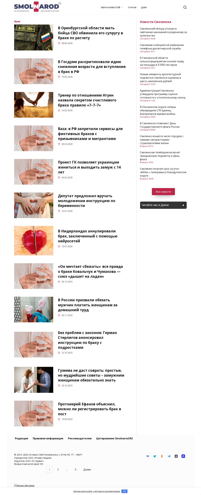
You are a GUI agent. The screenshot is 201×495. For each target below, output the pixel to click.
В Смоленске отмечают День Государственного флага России (159, 125)
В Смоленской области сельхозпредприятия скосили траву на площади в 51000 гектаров (162, 61)
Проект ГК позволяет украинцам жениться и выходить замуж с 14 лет (89, 167)
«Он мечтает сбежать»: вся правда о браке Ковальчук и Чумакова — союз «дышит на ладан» (90, 271)
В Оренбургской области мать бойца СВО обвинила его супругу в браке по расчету (90, 33)
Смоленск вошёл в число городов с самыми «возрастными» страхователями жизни (161, 139)
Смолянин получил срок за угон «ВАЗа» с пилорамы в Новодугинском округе (163, 172)
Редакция (21, 438)
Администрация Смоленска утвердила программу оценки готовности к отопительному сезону (163, 94)
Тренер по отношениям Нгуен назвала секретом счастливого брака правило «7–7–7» (87, 100)
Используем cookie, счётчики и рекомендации (96, 491)
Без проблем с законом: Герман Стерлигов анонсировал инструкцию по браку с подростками (87, 340)
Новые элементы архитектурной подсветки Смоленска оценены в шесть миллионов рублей (160, 77)
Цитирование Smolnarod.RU (114, 438)
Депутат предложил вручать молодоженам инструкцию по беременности (86, 200)
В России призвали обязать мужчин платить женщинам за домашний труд (87, 305)
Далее (87, 469)
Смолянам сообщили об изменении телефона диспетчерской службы (162, 46)
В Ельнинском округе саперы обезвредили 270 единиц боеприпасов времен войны (158, 110)
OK (124, 491)
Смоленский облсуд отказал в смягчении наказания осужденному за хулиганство (163, 32)
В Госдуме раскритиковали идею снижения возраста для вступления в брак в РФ (92, 66)
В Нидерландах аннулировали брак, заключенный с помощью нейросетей (87, 236)
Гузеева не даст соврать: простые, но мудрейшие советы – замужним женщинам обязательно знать (91, 375)
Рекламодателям (80, 438)
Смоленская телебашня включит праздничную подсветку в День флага (160, 156)
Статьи (132, 7)
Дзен (144, 7)
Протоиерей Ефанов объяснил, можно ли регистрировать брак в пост (89, 409)
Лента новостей (110, 7)
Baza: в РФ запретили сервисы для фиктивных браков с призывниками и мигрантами (90, 133)
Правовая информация (48, 438)
